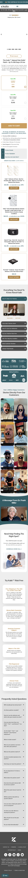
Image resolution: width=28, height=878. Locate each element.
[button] (7, 49)
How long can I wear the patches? (12, 764)
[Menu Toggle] (17, 6)
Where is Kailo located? (10, 739)
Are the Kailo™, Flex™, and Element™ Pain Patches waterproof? (11, 732)
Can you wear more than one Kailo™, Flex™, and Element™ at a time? (13, 724)
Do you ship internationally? (11, 824)
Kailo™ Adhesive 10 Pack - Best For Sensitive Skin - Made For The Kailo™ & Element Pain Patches (14, 180)
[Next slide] (27, 34)
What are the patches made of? (12, 751)
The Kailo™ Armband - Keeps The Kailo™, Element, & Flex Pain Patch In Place (14, 270)
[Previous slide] (1, 34)
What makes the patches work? (12, 777)
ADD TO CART (14, 126)
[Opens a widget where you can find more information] (5, 875)
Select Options (14, 277)
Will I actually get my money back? (13, 704)
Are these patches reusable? (11, 710)
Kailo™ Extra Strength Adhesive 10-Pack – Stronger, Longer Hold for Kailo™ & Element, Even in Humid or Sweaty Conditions (14, 211)
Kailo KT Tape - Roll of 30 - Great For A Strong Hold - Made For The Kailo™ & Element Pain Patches (14, 242)
